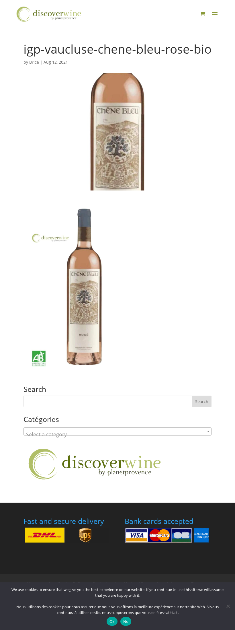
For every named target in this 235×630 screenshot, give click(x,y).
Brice (34, 62)
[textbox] (117, 434)
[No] (228, 606)
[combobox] (117, 431)
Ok (112, 621)
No (126, 621)
